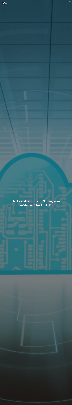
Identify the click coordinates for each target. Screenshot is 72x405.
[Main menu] (69, 1)
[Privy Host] (4, 2)
